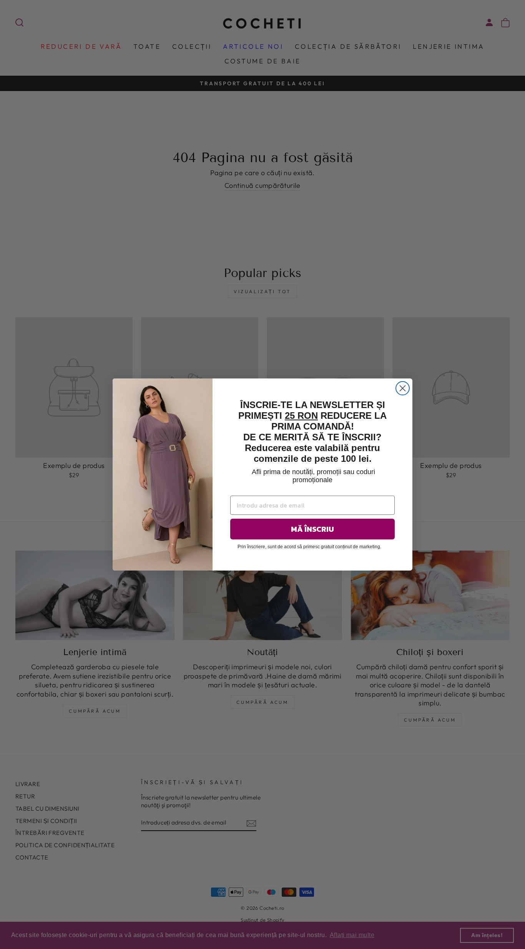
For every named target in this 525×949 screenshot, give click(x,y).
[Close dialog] (402, 388)
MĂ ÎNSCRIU (312, 529)
